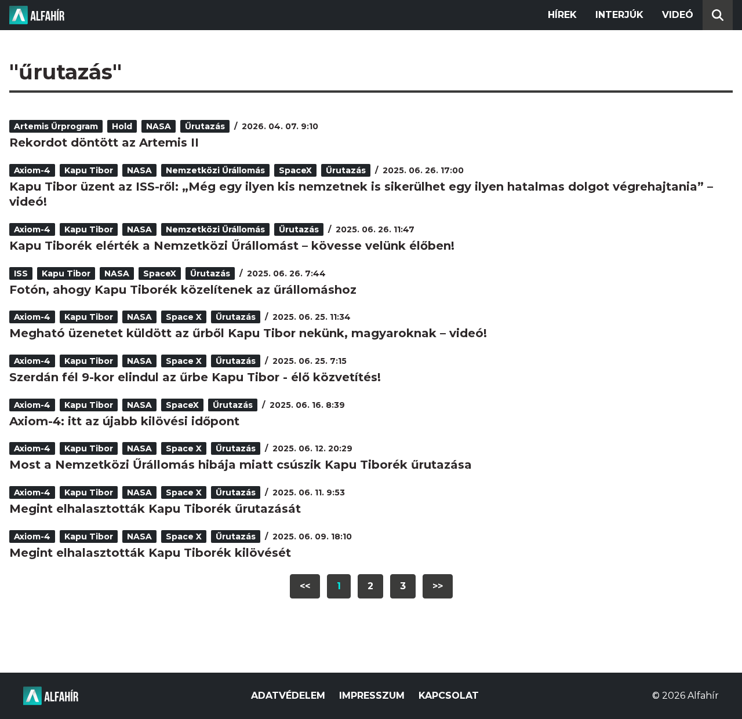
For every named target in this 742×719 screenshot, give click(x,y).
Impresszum (372, 695)
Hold (122, 126)
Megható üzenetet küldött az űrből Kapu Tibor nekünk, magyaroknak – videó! (248, 333)
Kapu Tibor (88, 170)
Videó (677, 14)
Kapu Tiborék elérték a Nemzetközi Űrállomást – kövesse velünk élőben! (231, 246)
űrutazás (205, 126)
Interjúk (619, 14)
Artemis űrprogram (56, 126)
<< (305, 586)
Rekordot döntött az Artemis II (104, 142)
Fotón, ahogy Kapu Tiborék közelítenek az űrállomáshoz (183, 290)
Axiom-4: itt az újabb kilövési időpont (124, 421)
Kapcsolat (449, 695)
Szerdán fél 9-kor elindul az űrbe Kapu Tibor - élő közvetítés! (195, 377)
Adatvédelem (288, 695)
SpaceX (295, 170)
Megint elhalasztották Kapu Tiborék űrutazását (155, 509)
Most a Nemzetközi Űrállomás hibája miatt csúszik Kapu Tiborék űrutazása (240, 465)
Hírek (562, 14)
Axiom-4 (32, 170)
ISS (21, 273)
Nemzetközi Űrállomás (215, 170)
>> (437, 586)
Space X (184, 317)
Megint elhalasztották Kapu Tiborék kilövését (150, 553)
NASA (158, 126)
